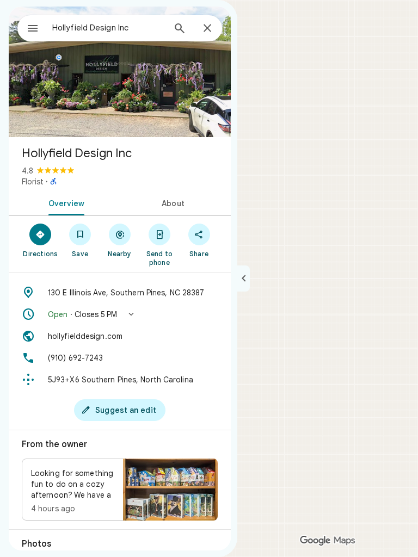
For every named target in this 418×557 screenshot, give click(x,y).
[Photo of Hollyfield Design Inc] (120, 72)
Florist (33, 182)
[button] (120, 314)
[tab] (64, 202)
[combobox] (108, 27)
